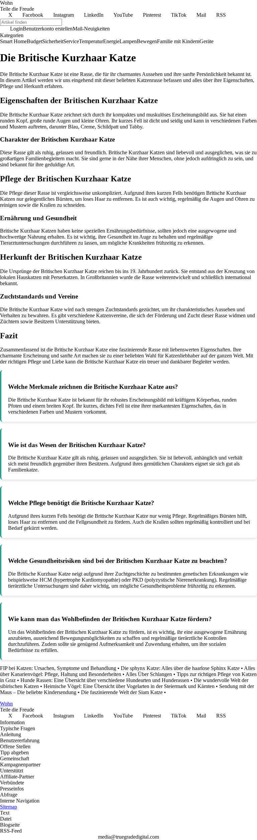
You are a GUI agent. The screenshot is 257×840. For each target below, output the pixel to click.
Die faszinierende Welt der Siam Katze (122, 692)
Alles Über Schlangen (148, 674)
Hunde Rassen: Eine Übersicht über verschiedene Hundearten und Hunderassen (104, 680)
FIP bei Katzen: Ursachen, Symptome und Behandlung (58, 668)
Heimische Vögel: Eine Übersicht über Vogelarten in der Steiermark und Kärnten (129, 686)
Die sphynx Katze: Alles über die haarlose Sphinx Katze (180, 668)
